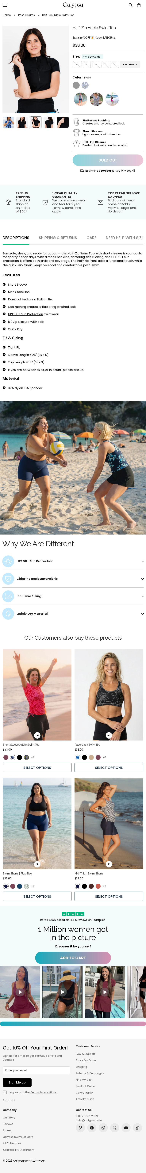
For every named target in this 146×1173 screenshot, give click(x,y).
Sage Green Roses (26, 886)
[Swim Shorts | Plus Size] (37, 823)
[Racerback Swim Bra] (109, 695)
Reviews (8, 1124)
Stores (7, 1130)
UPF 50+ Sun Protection (25, 314)
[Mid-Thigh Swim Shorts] (109, 823)
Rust (98, 886)
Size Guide (94, 56)
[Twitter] (114, 1127)
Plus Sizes (129, 64)
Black (76, 85)
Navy (5, 886)
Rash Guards (26, 15)
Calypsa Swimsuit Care (18, 1137)
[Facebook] (91, 1127)
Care (91, 237)
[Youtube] (126, 1127)
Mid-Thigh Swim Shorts (89, 873)
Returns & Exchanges (90, 1073)
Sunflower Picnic (26, 757)
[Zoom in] (60, 33)
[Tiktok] (137, 1127)
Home (7, 15)
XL (114, 64)
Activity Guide (85, 1099)
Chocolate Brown (91, 886)
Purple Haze (5, 757)
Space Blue (19, 886)
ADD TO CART (73, 958)
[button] (138, 5)
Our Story (9, 1117)
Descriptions (16, 237)
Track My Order (86, 1060)
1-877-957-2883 (87, 1116)
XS (77, 64)
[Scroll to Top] (138, 1152)
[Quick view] (37, 735)
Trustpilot (9, 1100)
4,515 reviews (79, 920)
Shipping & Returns (58, 237)
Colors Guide (84, 1093)
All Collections (12, 1143)
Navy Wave (85, 85)
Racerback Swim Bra (87, 744)
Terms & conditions (43, 1092)
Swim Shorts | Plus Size (17, 873)
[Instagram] (103, 1127)
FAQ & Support (85, 1054)
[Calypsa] (73, 5)
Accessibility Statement (18, 1150)
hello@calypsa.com (89, 1120)
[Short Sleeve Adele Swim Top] (37, 695)
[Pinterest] (80, 1127)
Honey (91, 757)
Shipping (81, 1067)
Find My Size (84, 1080)
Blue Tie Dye (77, 757)
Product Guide (85, 1086)
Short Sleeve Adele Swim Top (21, 744)
